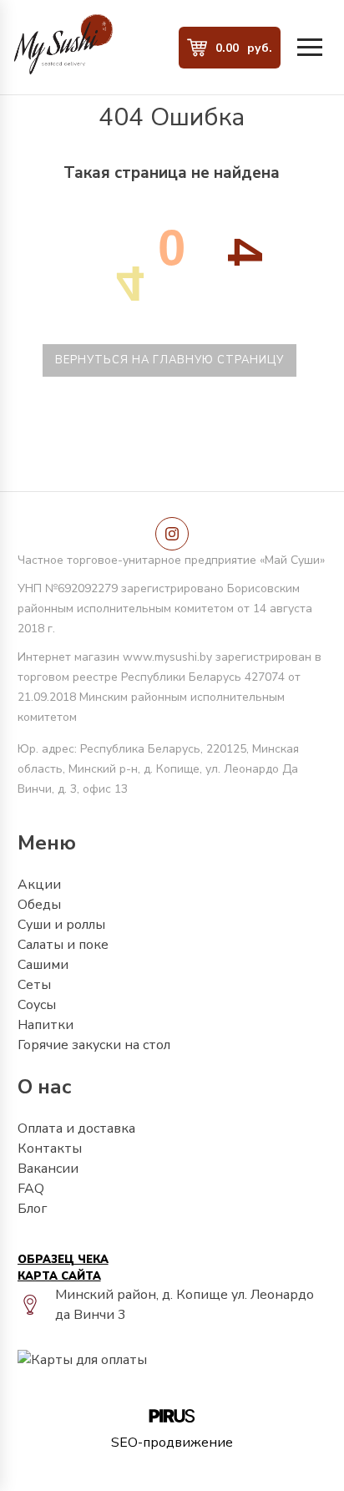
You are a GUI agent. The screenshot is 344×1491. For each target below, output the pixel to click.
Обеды (39, 904)
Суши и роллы (61, 924)
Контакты (50, 1148)
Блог (32, 1208)
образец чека (63, 1259)
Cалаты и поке (63, 945)
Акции (39, 884)
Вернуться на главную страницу (169, 360)
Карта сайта (59, 1276)
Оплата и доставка (76, 1128)
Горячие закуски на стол (94, 1045)
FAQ (31, 1188)
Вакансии (48, 1168)
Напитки (45, 1025)
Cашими (43, 965)
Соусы (37, 1005)
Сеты (34, 985)
